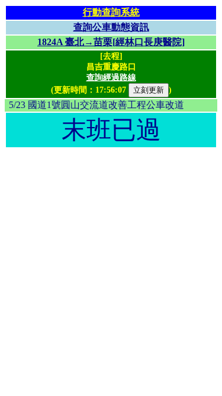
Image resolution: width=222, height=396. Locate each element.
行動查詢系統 (111, 12)
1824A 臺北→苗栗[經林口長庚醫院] (111, 42)
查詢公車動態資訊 (111, 27)
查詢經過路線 (111, 77)
